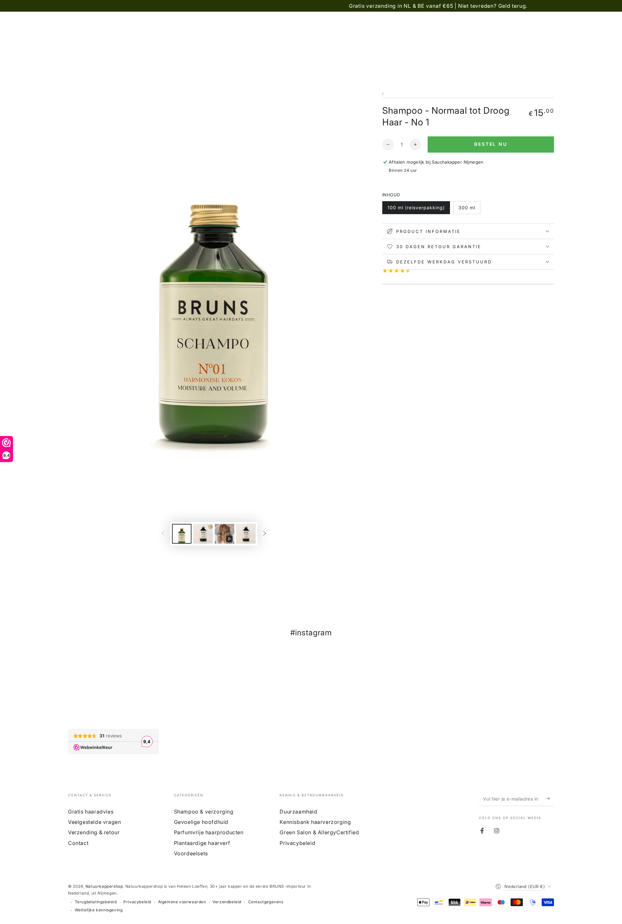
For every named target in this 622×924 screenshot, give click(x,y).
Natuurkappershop (104, 886)
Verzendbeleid (227, 901)
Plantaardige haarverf (202, 843)
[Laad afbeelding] (181, 534)
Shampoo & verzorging (204, 811)
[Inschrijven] (550, 798)
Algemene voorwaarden (182, 901)
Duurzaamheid (298, 811)
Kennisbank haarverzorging (315, 822)
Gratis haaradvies (90, 811)
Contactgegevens (265, 901)
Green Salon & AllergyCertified (319, 832)
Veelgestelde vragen (94, 822)
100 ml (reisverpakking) (416, 207)
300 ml (466, 207)
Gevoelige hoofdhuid (201, 822)
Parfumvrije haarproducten (209, 832)
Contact (78, 843)
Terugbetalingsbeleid (96, 901)
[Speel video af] (224, 534)
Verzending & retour (94, 832)
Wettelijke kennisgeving (99, 909)
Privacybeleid (297, 843)
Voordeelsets (191, 853)
